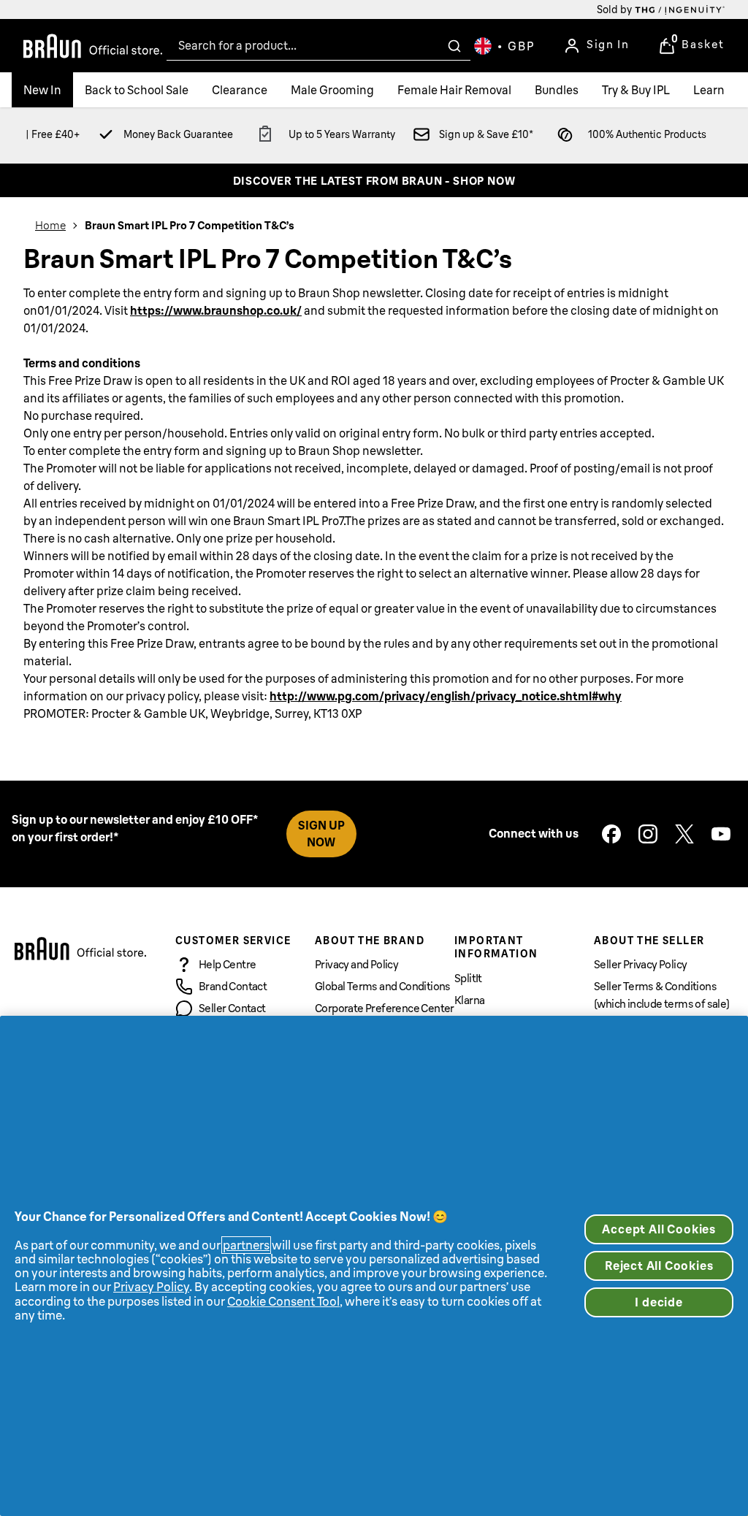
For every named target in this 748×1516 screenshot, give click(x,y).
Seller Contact (232, 1008)
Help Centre (227, 964)
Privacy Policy (151, 1286)
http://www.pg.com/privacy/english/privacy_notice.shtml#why (446, 696)
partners (246, 1245)
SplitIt (468, 978)
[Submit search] (454, 46)
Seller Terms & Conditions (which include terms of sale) (662, 995)
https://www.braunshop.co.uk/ (216, 310)
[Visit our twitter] (684, 833)
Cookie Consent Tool (283, 1301)
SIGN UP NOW (321, 833)
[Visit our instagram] (647, 833)
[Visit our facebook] (611, 833)
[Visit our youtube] (720, 833)
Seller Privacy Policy (640, 964)
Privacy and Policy (356, 964)
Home (50, 225)
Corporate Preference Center (384, 1008)
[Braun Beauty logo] (92, 46)
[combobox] (318, 46)
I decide (658, 1302)
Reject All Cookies (659, 1265)
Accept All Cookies (659, 1229)
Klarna (469, 1000)
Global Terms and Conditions (383, 986)
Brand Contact (233, 986)
